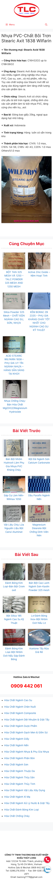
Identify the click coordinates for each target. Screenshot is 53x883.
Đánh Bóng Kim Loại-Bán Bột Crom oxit (14, 587)
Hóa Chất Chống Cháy (17, 816)
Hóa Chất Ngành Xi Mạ (17, 796)
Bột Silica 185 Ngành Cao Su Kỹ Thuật (14, 619)
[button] (46, 24)
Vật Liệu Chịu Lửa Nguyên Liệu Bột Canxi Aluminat (14, 528)
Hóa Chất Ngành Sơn (16, 764)
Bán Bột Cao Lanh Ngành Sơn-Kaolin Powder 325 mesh (39, 587)
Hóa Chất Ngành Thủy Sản (19, 777)
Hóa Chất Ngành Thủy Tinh (19, 784)
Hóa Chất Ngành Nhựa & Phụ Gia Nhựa (26, 751)
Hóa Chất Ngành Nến (16, 745)
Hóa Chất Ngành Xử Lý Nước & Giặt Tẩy (27, 803)
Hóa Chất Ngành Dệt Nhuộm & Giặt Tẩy (26, 719)
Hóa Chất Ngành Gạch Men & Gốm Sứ (26, 732)
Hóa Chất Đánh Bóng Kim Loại (21, 809)
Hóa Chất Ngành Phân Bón (19, 758)
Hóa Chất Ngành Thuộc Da (19, 771)
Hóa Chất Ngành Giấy (16, 738)
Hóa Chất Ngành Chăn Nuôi (20, 706)
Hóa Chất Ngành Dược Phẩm (20, 726)
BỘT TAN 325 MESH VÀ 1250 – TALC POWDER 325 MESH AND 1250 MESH (13, 279)
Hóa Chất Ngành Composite (20, 713)
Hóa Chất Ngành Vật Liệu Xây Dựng (24, 790)
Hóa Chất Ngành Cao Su (18, 700)
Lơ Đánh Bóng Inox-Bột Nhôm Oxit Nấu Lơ (39, 619)
